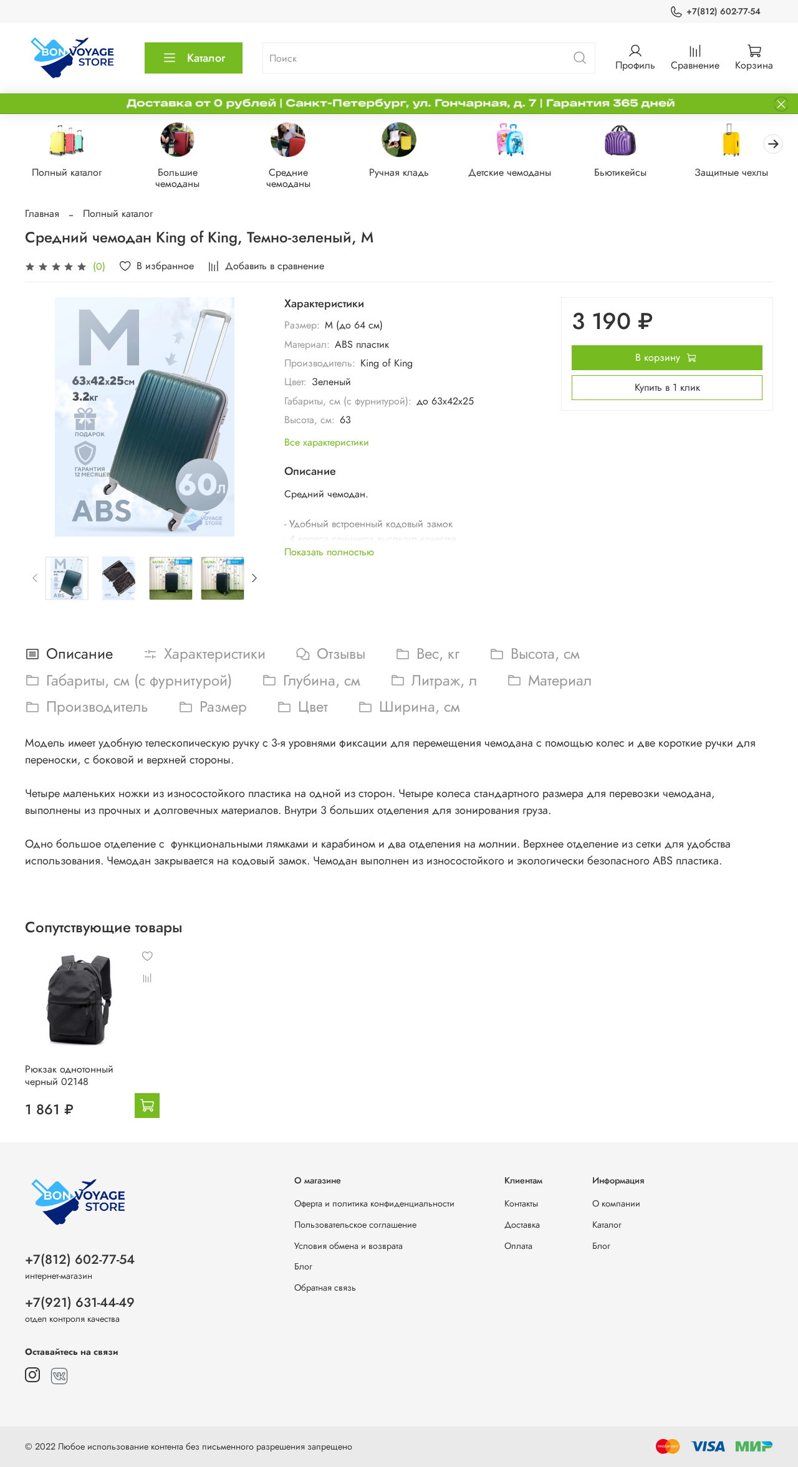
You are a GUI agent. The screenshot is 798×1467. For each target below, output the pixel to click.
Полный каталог (67, 172)
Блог (303, 1266)
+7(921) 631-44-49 (80, 1302)
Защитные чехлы (731, 172)
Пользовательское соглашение (355, 1224)
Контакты (521, 1203)
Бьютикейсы (620, 172)
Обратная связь (325, 1287)
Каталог (206, 58)
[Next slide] (244, 417)
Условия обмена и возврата (348, 1246)
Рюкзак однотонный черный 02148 (69, 1075)
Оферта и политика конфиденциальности (374, 1203)
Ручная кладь (399, 172)
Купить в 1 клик (667, 387)
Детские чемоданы (509, 172)
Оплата (518, 1246)
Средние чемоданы (288, 178)
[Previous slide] (45, 417)
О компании (616, 1203)
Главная (42, 213)
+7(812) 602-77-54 (723, 11)
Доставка (522, 1224)
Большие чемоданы (177, 178)
